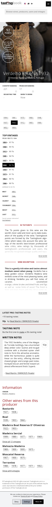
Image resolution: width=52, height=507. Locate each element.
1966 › (31, 117)
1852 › (5, 127)
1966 (5, 183)
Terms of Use (25, 496)
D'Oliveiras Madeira (17, 77)
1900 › (39, 122)
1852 (5, 179)
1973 (5, 174)
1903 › (14, 420)
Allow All (38, 502)
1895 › (23, 449)
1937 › (5, 122)
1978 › (14, 465)
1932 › (14, 122)
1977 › (23, 436)
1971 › (31, 436)
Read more (43, 256)
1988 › (6, 465)
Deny (17, 502)
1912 (5, 151)
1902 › (40, 465)
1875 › (31, 449)
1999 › (6, 436)
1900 (5, 147)
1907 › (6, 457)
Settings (27, 502)
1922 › (6, 428)
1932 (5, 165)
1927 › (6, 411)
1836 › (14, 411)
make (21, 332)
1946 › (39, 117)
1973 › (22, 117)
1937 (5, 160)
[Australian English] (28, 4)
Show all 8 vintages (11, 471)
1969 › (40, 436)
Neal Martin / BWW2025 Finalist (24, 321)
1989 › (14, 436)
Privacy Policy (37, 496)
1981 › (14, 117)
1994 (5, 169)
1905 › (31, 122)
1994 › (5, 117)
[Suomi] (32, 4)
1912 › (22, 122)
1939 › (6, 420)
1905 (5, 156)
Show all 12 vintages (11, 441)
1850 (5, 142)
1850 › (14, 127)
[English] (25, 4)
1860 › (23, 420)
